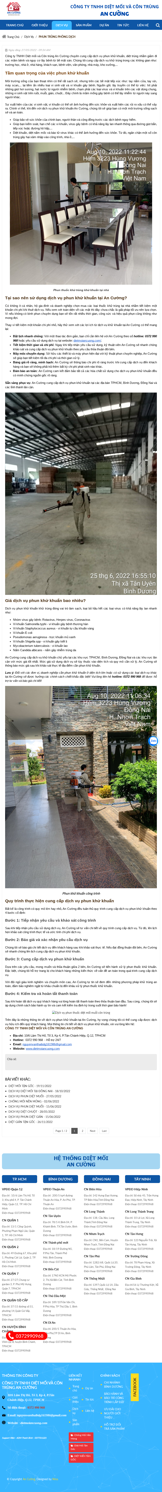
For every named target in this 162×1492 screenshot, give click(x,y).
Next (92, 1130)
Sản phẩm (76, 1422)
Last (104, 1130)
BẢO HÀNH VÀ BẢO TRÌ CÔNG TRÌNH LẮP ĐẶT (114, 1398)
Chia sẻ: (12, 1059)
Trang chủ (76, 1388)
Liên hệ (89, 1410)
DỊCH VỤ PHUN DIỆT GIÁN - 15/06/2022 (34, 1116)
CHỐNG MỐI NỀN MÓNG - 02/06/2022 (33, 1101)
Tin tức (89, 1399)
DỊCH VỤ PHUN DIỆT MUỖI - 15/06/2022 (34, 1106)
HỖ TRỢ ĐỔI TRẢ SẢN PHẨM (114, 1426)
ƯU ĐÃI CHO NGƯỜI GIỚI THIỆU (112, 1413)
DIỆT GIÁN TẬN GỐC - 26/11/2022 (30, 1122)
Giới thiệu (76, 1399)
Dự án (89, 1388)
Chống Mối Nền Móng (81, 1437)
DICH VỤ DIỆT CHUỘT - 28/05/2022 (31, 1111)
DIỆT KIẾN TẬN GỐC (80, 1457)
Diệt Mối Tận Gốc (79, 1447)
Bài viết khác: (18, 1079)
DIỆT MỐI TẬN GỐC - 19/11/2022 (29, 1086)
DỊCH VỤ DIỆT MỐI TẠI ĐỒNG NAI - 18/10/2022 (39, 1091)
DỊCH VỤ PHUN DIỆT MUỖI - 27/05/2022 (34, 1096)
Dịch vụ (75, 1411)
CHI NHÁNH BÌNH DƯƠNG (113, 1384)
